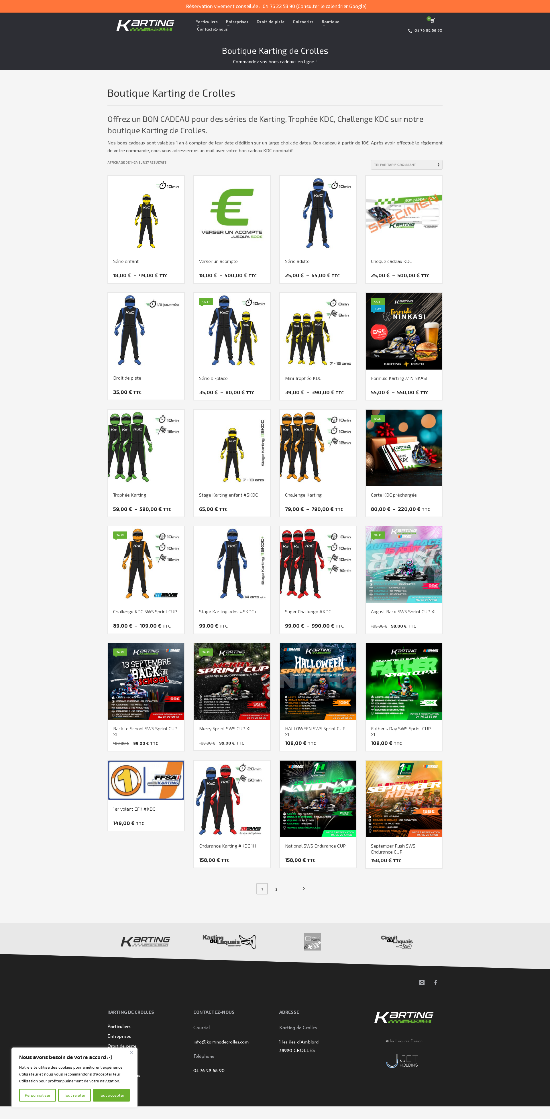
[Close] (131, 1052)
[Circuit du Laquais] (396, 942)
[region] (74, 1077)
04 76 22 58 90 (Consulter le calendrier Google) (314, 6)
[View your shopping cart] (432, 21)
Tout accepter (111, 1095)
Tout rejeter (74, 1095)
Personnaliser (37, 1095)
